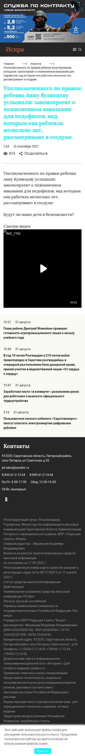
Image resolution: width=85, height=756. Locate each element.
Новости (36, 63)
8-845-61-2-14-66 (41, 475)
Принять (42, 751)
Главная (8, 63)
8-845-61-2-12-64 (13, 475)
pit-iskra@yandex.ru (15, 467)
